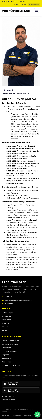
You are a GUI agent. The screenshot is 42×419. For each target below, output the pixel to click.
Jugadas (5, 355)
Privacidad (17, 415)
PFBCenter (6, 316)
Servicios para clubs (10, 341)
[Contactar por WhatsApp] (37, 414)
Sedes (4, 330)
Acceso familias (8, 396)
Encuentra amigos (10, 351)
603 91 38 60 (21, 4)
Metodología (7, 313)
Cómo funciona (8, 400)
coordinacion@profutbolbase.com (19, 300)
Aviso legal (6, 415)
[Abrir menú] (36, 10)
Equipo (5, 327)
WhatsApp (35, 4)
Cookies (27, 415)
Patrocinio (6, 362)
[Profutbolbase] (16, 10)
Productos (6, 320)
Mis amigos (7, 358)
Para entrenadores (10, 344)
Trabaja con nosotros (11, 365)
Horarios (5, 323)
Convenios (6, 348)
